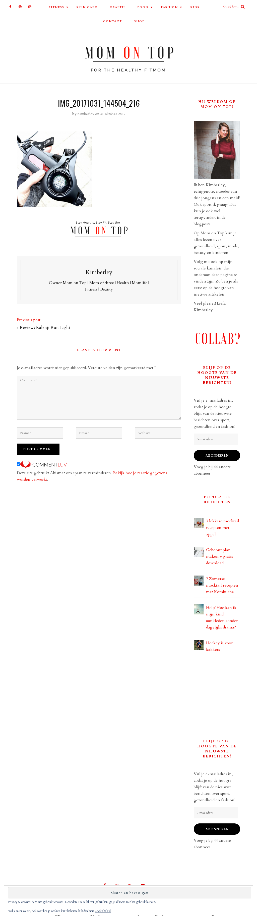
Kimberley (85, 113)
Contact (112, 21)
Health (117, 7)
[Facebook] (10, 7)
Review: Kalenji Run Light (45, 327)
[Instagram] (30, 7)
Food (143, 7)
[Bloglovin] (143, 885)
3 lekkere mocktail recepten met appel (222, 527)
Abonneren (217, 456)
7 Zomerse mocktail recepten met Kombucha (222, 585)
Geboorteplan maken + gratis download (219, 556)
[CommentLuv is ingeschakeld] (43, 464)
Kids (195, 7)
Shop (139, 21)
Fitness (56, 7)
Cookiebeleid (103, 911)
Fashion (169, 7)
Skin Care (87, 7)
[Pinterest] (20, 7)
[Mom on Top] (128, 57)
